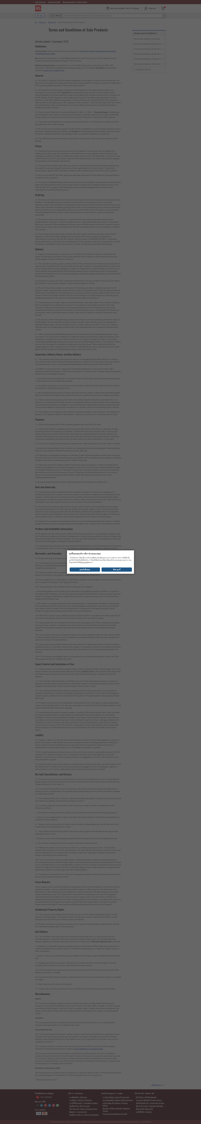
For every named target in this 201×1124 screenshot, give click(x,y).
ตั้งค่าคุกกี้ (116, 569)
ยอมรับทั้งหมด (85, 569)
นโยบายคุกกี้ (84, 562)
